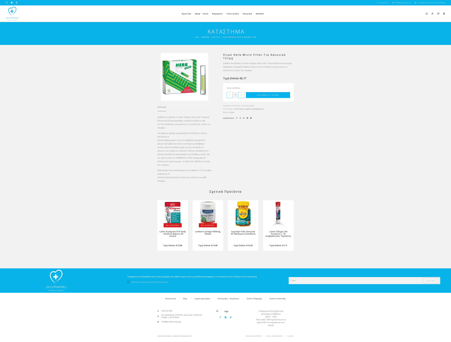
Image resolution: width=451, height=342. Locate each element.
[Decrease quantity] (230, 95)
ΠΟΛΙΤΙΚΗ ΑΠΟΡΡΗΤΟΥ (254, 336)
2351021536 (384, 3)
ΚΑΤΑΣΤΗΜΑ (205, 37)
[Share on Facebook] (237, 118)
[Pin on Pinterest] (247, 118)
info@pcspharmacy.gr (403, 3)
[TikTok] (17, 2)
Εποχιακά (247, 14)
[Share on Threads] (244, 118)
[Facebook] (7, 2)
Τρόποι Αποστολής (277, 299)
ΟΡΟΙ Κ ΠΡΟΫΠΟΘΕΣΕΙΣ (274, 336)
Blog (185, 299)
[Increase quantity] (241, 95)
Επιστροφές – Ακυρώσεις (228, 299)
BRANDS (260, 14)
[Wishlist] (438, 14)
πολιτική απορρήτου (160, 282)
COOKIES (290, 336)
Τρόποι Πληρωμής (254, 299)
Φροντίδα (186, 14)
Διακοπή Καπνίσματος (254, 109)
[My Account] (432, 14)
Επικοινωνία (170, 299)
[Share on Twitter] (240, 118)
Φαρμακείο (217, 14)
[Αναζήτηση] (427, 14)
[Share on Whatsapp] (251, 118)
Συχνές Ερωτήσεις (202, 299)
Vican (231, 112)
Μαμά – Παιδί (201, 14)
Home (197, 37)
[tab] (161, 108)
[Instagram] (12, 2)
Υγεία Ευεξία (232, 14)
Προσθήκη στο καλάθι (268, 95)
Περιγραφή (161, 107)
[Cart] (444, 14)
